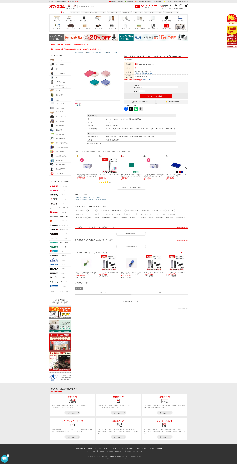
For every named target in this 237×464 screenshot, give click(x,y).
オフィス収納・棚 (60, 73)
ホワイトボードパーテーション (153, 12)
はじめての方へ (170, 1)
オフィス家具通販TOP (80, 448)
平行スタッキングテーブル (171, 12)
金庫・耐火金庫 (111, 29)
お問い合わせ (184, 1)
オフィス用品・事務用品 (95, 197)
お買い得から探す (166, 29)
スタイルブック (109, 448)
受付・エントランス (84, 29)
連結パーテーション (100, 12)
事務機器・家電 (166, 21)
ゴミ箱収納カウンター (114, 12)
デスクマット (120, 214)
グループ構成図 (109, 451)
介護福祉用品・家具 (61, 138)
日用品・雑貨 (59, 160)
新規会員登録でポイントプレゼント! (164, 7)
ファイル (151, 217)
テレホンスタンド (130, 214)
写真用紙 (156, 214)
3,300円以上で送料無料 (117, 1)
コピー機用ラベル (106, 217)
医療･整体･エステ (60, 134)
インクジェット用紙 (81, 217)
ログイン (171, 8)
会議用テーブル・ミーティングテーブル (62, 86)
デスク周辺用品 (84, 21)
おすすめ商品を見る (131, 233)
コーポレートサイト (91, 451)
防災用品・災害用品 (61, 164)
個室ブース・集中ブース (59, 95)
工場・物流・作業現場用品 (59, 130)
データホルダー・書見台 (117, 210)
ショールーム (90, 448)
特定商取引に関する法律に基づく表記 (133, 451)
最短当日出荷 (130, 1)
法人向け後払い (157, 1)
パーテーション (152, 21)
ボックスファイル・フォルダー (107, 214)
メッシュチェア (75, 12)
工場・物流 (180, 21)
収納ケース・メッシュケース (83, 214)
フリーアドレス (70, 21)
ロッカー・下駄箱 (139, 21)
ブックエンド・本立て (104, 210)
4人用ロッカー (126, 12)
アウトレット (59, 173)
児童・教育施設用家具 (62, 143)
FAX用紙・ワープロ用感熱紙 (168, 214)
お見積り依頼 (150, 448)
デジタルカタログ (141, 448)
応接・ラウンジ (98, 29)
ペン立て (95, 214)
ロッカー (58, 77)
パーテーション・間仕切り (60, 99)
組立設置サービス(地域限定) (143, 1)
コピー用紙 (115, 217)
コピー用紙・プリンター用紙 (144, 214)
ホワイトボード (125, 29)
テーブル (97, 21)
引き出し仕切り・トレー (132, 210)
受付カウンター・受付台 (60, 112)
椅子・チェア (57, 29)
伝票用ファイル (169, 217)
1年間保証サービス (232, 36)
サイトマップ (147, 451)
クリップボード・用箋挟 (158, 210)
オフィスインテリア (139, 29)
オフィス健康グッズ (81, 210)
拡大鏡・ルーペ (170, 210)
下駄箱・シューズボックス (60, 82)
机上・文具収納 (92, 210)
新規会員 (232, 19)
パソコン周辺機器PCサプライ (60, 169)
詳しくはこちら (72, 413)
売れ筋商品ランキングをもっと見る (131, 187)
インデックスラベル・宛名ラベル (138, 217)
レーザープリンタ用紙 (93, 217)
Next (186, 168)
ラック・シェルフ (125, 21)
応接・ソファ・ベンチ (62, 117)
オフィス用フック (145, 210)
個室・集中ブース (153, 29)
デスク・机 (57, 21)
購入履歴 (176, 8)
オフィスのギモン (99, 448)
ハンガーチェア (138, 12)
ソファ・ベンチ (70, 29)
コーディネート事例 (180, 30)
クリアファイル (159, 217)
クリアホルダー (179, 217)
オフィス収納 (111, 21)
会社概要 (177, 1)
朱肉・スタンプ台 (103, 199)
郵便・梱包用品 (60, 151)
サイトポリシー (118, 451)
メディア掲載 (117, 448)
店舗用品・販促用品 (61, 156)
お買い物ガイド (132, 448)
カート (185, 8)
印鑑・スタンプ (93, 199)
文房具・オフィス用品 (81, 197)
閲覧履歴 (181, 8)
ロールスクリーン (86, 12)
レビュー (124, 448)
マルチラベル (124, 217)
